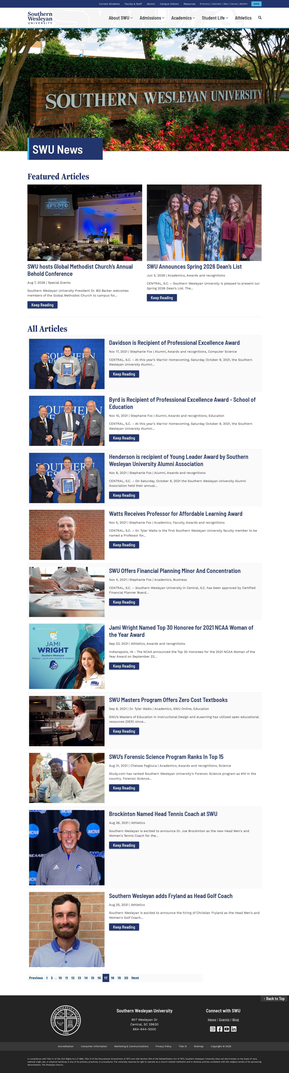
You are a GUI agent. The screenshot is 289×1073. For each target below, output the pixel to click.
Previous (36, 978)
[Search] (258, 18)
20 (126, 978)
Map (226, 4)
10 (60, 978)
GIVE (256, 4)
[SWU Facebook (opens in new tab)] (219, 1029)
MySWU (244, 4)
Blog (235, 1020)
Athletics (243, 18)
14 (86, 978)
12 (72, 978)
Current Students (109, 4)
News (212, 1020)
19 (119, 978)
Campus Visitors (169, 4)
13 (79, 978)
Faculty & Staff (133, 4)
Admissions (150, 18)
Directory (205, 4)
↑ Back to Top (274, 998)
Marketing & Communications (131, 1046)
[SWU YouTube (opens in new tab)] (226, 1029)
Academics (181, 18)
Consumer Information (94, 1046)
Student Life (213, 18)
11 (66, 978)
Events (224, 1020)
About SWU (119, 18)
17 (106, 978)
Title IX (183, 1046)
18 (112, 978)
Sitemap (199, 1046)
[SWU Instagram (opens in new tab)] (212, 1029)
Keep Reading (42, 304)
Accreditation (66, 1046)
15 (92, 978)
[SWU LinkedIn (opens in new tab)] (233, 1029)
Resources (189, 4)
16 (99, 978)
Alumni (151, 4)
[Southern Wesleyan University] (65, 1020)
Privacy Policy (163, 1046)
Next (135, 978)
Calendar (216, 4)
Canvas (233, 4)
